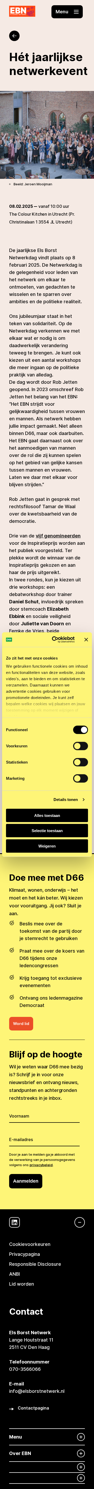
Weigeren (47, 846)
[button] (67, 11)
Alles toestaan (47, 815)
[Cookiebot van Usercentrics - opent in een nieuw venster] (55, 639)
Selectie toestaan (47, 830)
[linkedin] (14, 1222)
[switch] (80, 746)
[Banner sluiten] (86, 640)
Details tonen (66, 799)
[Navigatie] (77, 1222)
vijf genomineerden (58, 536)
